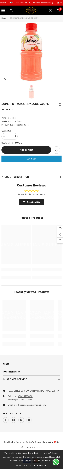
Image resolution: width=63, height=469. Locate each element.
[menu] (3, 10)
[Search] (11, 10)
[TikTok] (21, 420)
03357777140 (25, 399)
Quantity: (6, 130)
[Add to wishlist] (56, 150)
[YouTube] (29, 420)
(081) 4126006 (25, 396)
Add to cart (25, 149)
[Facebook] (5, 420)
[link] (16, 269)
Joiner (13, 117)
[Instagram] (13, 420)
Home (3, 18)
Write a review (31, 201)
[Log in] (51, 10)
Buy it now (31, 159)
